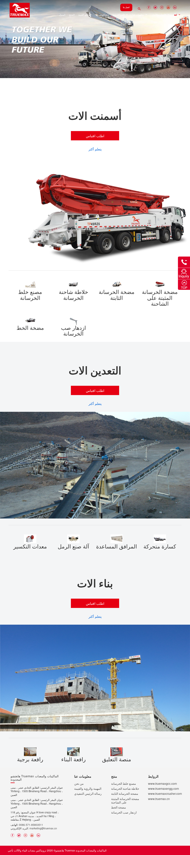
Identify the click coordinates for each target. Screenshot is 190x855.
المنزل (62, 15)
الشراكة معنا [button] (119, 15)
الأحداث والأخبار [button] (159, 15)
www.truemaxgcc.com (162, 784)
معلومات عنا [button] (138, 15)
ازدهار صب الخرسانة (124, 812)
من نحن (79, 784)
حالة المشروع (102, 15)
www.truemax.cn (159, 799)
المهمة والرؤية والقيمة (87, 789)
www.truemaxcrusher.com (165, 794)
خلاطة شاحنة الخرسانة (125, 789)
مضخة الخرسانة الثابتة (124, 794)
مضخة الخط (118, 807)
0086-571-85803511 (31, 825)
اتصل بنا (126, 7)
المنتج (72, 15)
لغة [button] (176, 15)
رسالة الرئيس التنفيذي (88, 794)
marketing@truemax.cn (43, 828)
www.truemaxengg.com (163, 789)
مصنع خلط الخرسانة (123, 784)
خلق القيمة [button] (83, 15)
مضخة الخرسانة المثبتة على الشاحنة (125, 800)
